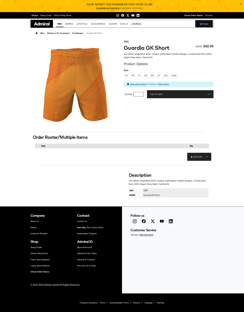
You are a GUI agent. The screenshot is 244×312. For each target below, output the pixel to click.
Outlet (124, 23)
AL (159, 75)
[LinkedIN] (137, 15)
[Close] (240, 4)
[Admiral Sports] (42, 24)
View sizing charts (138, 84)
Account (208, 15)
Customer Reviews (38, 233)
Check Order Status (193, 15)
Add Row (197, 157)
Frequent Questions (89, 303)
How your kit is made (86, 266)
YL (139, 75)
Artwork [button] (137, 303)
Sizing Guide (46, 15)
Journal (136, 23)
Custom (113, 23)
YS (126, 75)
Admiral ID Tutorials (86, 259)
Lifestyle (82, 23)
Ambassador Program (87, 233)
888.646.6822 (146, 235)
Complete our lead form (107, 8)
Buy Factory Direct (90, 227)
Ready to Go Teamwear (58, 33)
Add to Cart (156, 94)
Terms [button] (103, 303)
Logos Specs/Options (40, 266)
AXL (166, 75)
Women (69, 23)
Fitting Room (163, 84)
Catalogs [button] (149, 303)
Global (35, 15)
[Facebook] (122, 15)
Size (126, 70)
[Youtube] (132, 15)
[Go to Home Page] (37, 33)
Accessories (98, 23)
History (33, 227)
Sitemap (160, 303)
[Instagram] (117, 15)
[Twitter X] (127, 15)
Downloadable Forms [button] (119, 303)
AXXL (174, 75)
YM (132, 75)
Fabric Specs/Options (40, 259)
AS (145, 75)
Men (59, 23)
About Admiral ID (84, 247)
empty (205, 24)
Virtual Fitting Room (62, 15)
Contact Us (82, 221)
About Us (34, 221)
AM (152, 75)
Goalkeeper (77, 33)
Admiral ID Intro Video (87, 253)
